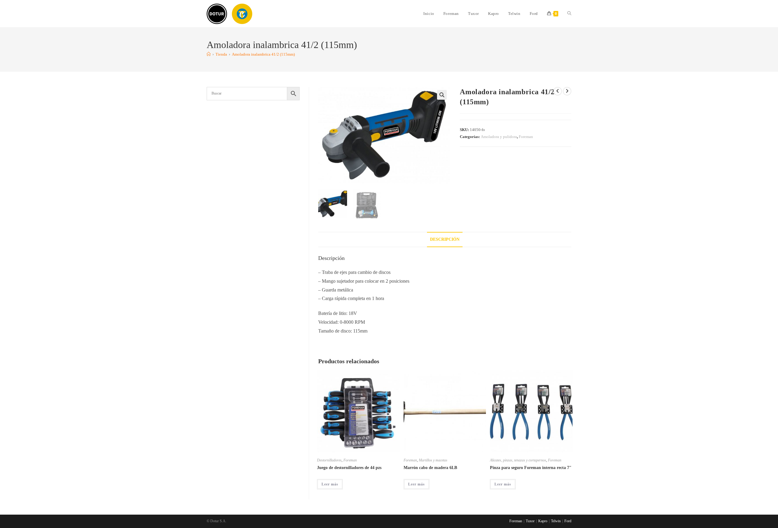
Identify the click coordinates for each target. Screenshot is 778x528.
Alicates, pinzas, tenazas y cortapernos (518, 460)
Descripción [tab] (445, 239)
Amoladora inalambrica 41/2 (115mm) (263, 54)
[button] (442, 95)
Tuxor (530, 521)
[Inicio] (209, 54)
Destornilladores (329, 460)
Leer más (330, 484)
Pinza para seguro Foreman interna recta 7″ (531, 467)
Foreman (526, 136)
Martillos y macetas (433, 460)
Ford (567, 521)
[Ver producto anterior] (557, 91)
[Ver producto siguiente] (567, 91)
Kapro (542, 521)
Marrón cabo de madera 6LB (430, 467)
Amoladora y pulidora (499, 136)
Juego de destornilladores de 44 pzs (349, 467)
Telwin (556, 521)
